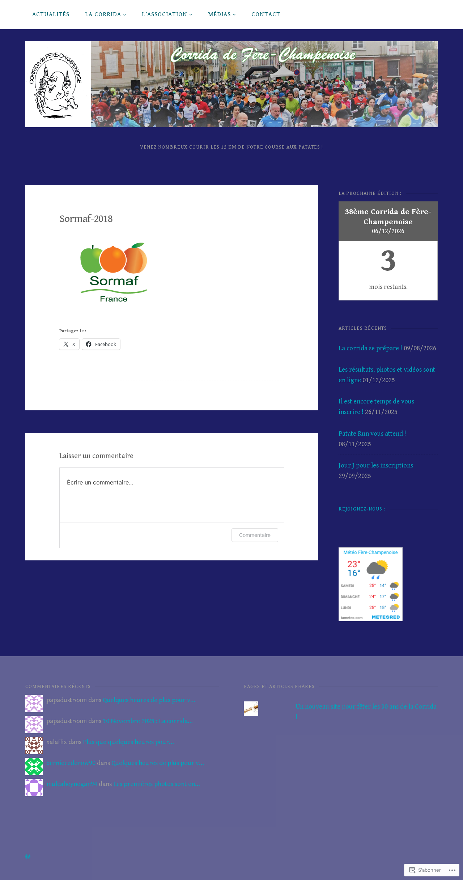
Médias (219, 14)
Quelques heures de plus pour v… (149, 700)
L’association (164, 14)
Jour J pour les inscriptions (376, 465)
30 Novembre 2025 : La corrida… (148, 721)
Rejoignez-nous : (362, 509)
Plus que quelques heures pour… (128, 742)
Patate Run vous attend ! (372, 433)
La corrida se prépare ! (370, 348)
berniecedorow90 (70, 763)
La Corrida (103, 14)
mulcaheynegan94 (71, 784)
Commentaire (255, 535)
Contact (265, 14)
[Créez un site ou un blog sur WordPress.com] (27, 856)
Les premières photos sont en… (156, 784)
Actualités (50, 14)
